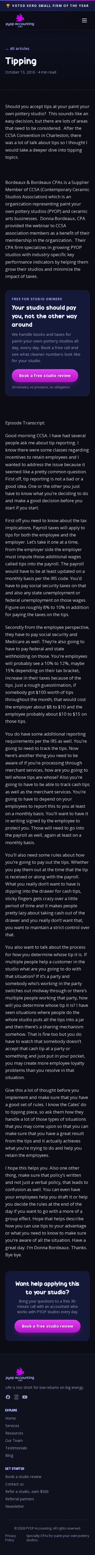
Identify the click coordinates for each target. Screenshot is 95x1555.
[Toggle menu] (84, 20)
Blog (9, 1455)
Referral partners (19, 1498)
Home (10, 1418)
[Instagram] (16, 1397)
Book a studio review (23, 1476)
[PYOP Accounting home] (20, 20)
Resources (14, 1433)
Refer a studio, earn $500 (27, 1491)
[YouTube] (24, 1397)
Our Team (14, 1440)
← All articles (17, 48)
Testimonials (16, 1447)
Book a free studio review (45, 375)
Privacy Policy (10, 1538)
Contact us (14, 1484)
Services (12, 1425)
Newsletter (14, 1506)
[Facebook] (8, 1397)
